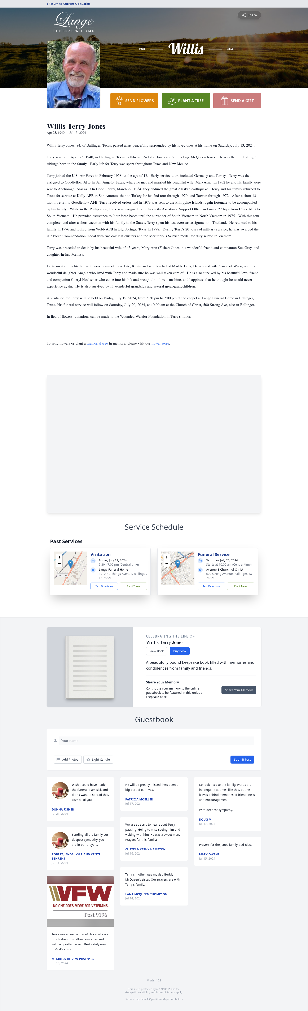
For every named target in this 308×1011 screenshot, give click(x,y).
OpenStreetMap (158, 999)
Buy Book (179, 651)
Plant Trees (133, 586)
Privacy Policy (142, 992)
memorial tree (97, 343)
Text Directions (104, 586)
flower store (160, 343)
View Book (157, 651)
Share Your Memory (239, 690)
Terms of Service (165, 992)
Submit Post (242, 759)
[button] (70, 564)
